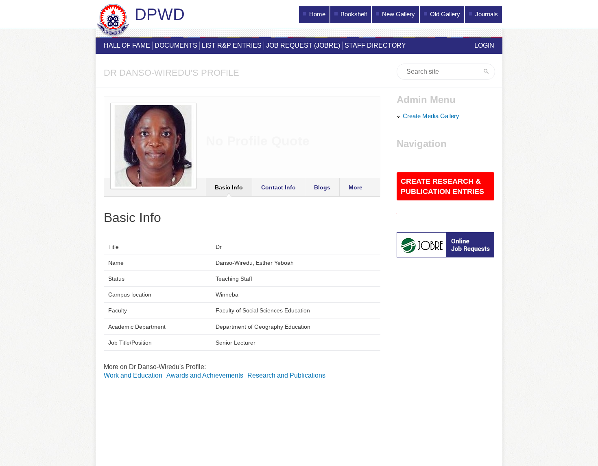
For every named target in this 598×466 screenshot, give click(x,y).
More (355, 187)
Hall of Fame (127, 45)
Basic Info (229, 187)
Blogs (322, 187)
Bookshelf (353, 14)
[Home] (113, 21)
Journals (486, 14)
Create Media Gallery (431, 116)
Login (484, 45)
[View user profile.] (153, 190)
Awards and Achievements (204, 375)
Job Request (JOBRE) (303, 45)
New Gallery (398, 14)
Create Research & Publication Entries (442, 186)
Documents (176, 45)
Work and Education (133, 375)
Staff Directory (375, 45)
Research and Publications (286, 375)
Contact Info (278, 187)
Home (317, 14)
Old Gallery (445, 14)
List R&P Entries (232, 45)
